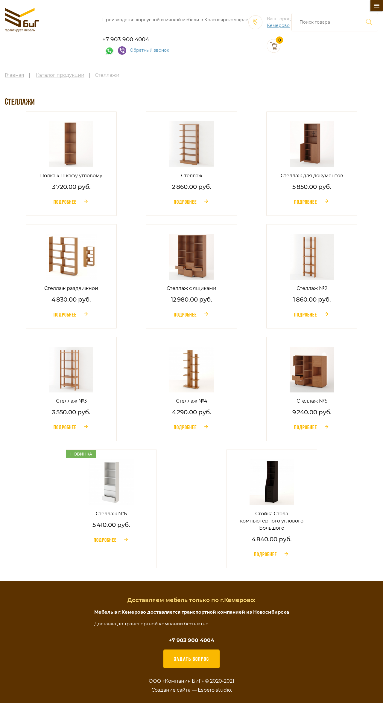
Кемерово (278, 25)
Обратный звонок (149, 50)
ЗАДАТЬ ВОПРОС (191, 658)
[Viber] (122, 50)
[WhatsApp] (109, 50)
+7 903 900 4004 (125, 39)
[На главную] (22, 19)
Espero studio (214, 690)
